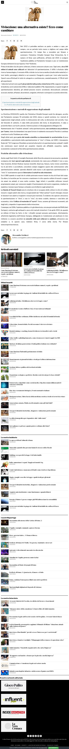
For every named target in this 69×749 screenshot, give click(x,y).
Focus (2, 268)
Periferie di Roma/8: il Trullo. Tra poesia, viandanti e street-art (30, 543)
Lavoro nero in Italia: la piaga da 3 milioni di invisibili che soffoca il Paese (34, 270)
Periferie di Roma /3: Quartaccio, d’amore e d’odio (26, 572)
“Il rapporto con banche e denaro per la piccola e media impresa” (31, 656)
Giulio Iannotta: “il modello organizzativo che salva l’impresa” (30, 648)
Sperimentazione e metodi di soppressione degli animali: (21, 102)
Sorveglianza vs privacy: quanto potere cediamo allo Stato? (29, 426)
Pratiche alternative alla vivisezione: (17, 105)
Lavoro (31, 266)
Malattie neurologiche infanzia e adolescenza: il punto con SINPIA (31, 671)
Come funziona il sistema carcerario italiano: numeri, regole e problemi (10, 272)
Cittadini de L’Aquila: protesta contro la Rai (23, 557)
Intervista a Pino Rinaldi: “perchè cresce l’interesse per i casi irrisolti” (33, 632)
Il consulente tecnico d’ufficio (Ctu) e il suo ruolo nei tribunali (30, 309)
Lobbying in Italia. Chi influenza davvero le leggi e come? (57, 271)
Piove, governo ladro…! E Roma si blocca (23, 535)
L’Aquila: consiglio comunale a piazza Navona (24, 528)
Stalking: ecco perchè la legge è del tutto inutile (25, 455)
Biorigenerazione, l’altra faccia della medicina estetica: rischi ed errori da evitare (37, 397)
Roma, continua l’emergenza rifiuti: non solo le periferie (28, 580)
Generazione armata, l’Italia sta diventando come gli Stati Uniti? (31, 403)
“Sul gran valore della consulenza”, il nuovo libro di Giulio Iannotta (31, 609)
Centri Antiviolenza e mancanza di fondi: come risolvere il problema (32, 470)
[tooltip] (7, 40)
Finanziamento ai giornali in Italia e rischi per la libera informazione (32, 359)
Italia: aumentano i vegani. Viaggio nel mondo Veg (26, 462)
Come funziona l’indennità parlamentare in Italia (25, 352)
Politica (54, 268)
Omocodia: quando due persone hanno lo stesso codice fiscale (30, 448)
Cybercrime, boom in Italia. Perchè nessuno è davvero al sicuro (30, 324)
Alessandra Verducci (6, 35)
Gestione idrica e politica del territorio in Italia (25, 367)
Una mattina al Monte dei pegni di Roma (22, 565)
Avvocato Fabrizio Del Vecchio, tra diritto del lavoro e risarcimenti (31, 601)
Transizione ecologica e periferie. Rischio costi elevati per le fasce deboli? (34, 375)
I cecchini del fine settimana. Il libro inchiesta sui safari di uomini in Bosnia (34, 316)
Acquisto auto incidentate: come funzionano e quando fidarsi (30, 492)
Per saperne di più (43, 747)
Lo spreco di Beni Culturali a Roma (21, 440)
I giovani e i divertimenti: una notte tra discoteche (26, 550)
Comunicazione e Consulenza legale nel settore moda (27, 663)
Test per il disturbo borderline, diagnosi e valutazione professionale (32, 411)
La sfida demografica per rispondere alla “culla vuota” (27, 418)
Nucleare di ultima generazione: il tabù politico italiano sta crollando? (33, 344)
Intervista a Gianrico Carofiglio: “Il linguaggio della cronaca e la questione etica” (36, 640)
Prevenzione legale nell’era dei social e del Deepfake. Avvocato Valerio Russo (35, 617)
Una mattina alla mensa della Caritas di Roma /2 (25, 521)
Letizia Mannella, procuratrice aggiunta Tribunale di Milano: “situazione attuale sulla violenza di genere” (36, 625)
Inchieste (15, 35)
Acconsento (53, 747)
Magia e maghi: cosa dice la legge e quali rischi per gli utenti (29, 477)
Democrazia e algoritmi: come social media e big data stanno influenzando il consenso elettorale (35, 383)
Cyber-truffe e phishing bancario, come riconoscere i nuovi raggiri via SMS (34, 338)
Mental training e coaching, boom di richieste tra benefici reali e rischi (33, 331)
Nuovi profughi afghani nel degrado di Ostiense (25, 587)
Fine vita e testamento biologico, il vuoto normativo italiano (29, 391)
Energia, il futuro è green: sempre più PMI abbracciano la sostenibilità (33, 499)
